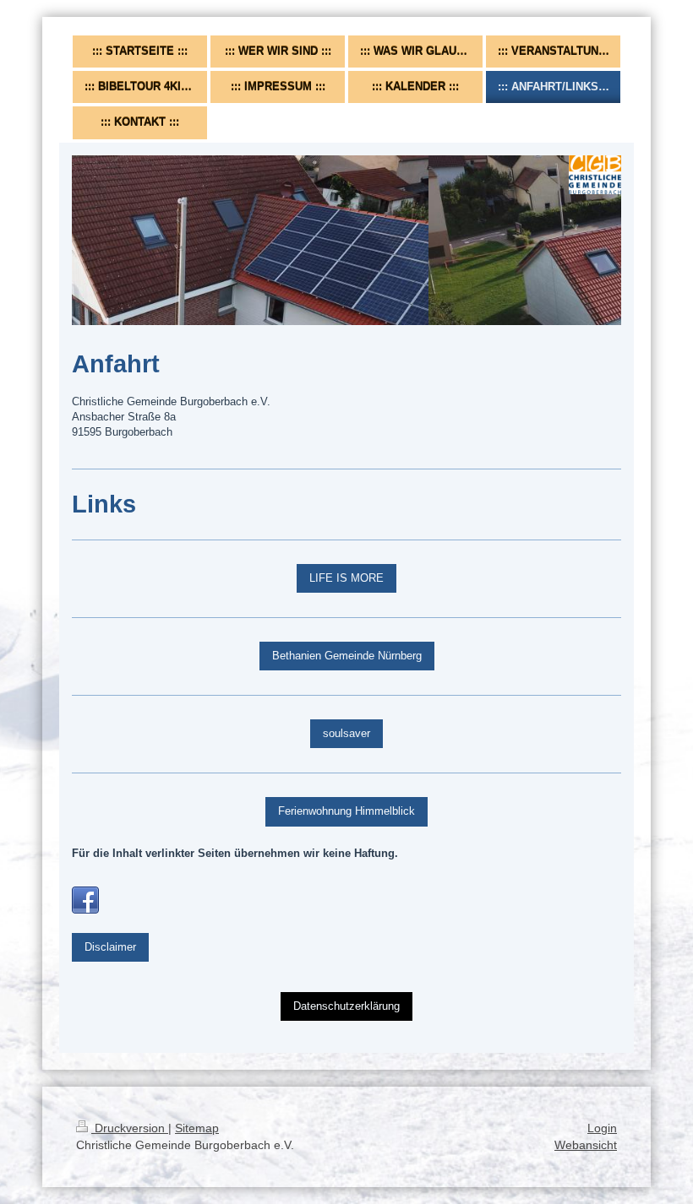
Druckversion (129, 1128)
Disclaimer (110, 947)
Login (602, 1128)
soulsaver (346, 733)
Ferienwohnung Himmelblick (346, 811)
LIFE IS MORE (346, 578)
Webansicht (585, 1145)
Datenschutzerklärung (346, 1006)
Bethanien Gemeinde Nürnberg (347, 655)
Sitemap (197, 1128)
